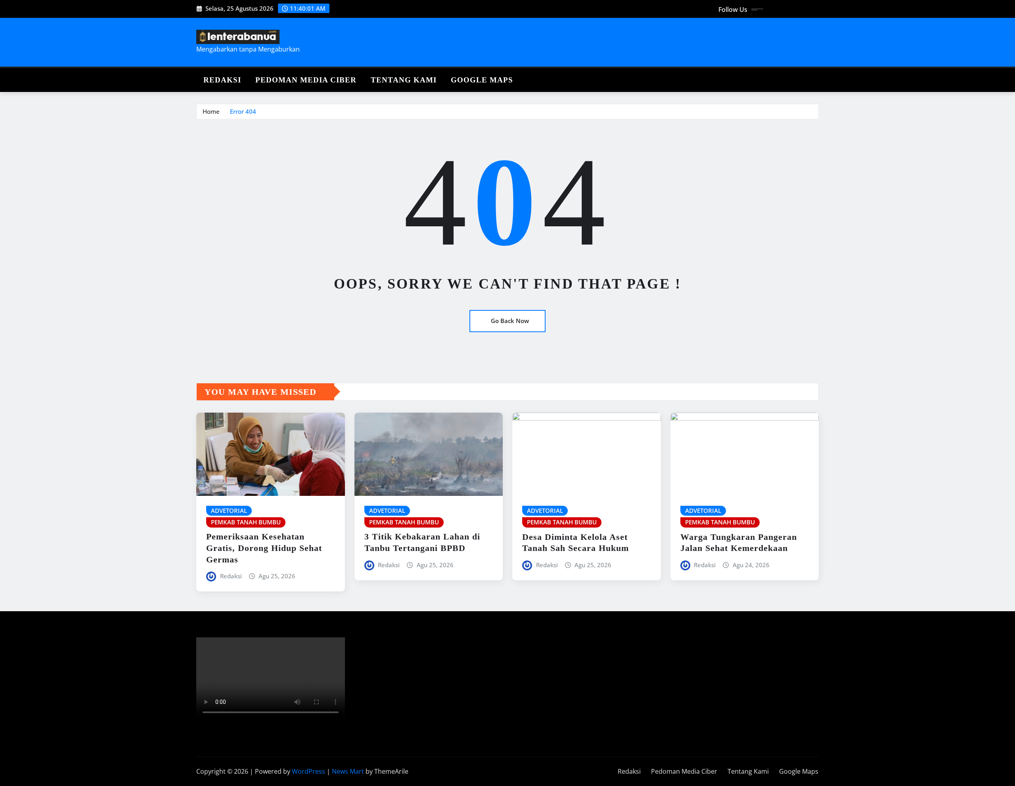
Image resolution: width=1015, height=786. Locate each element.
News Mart (348, 771)
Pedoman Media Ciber (305, 80)
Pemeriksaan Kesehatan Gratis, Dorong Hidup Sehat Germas (264, 548)
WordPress (308, 771)
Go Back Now (510, 321)
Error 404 (243, 111)
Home (211, 111)
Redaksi (222, 80)
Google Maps (482, 80)
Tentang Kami (404, 80)
